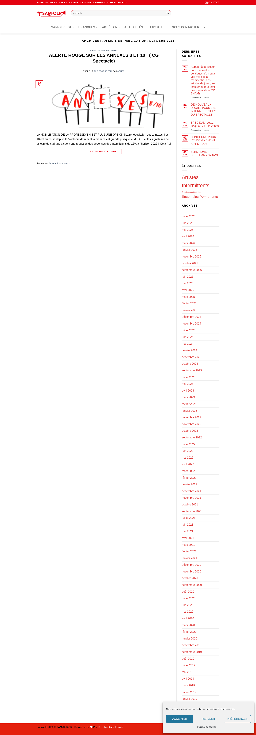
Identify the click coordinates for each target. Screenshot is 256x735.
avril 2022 (188, 464)
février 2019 (189, 692)
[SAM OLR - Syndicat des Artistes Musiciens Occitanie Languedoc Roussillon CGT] (51, 13)
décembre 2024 (191, 316)
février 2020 (189, 631)
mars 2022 (188, 471)
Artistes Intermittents (104, 50)
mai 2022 (187, 457)
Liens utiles (157, 27)
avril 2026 (188, 236)
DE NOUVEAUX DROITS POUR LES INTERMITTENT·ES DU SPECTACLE (203, 109)
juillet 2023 (188, 377)
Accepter (179, 718)
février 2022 (189, 477)
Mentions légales (113, 727)
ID (99, 727)
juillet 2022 (188, 444)
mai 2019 (187, 672)
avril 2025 (188, 290)
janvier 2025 (189, 310)
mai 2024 (187, 343)
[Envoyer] (168, 13)
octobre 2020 (190, 578)
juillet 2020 (188, 598)
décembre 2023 (191, 357)
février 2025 (189, 303)
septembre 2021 (192, 511)
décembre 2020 (191, 564)
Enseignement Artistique (192, 192)
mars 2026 (188, 243)
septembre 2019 (192, 651)
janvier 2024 (189, 350)
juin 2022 (187, 450)
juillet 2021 (188, 517)
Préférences (237, 718)
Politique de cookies (206, 727)
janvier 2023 (189, 410)
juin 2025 (187, 276)
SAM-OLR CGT (61, 27)
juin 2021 (187, 524)
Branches (86, 27)
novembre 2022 (191, 424)
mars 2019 (188, 685)
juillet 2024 (188, 330)
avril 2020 (188, 618)
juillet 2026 (188, 216)
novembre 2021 (191, 497)
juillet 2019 (188, 665)
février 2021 (189, 551)
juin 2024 (187, 336)
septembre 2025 (192, 269)
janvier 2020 (189, 638)
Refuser (208, 718)
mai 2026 (187, 229)
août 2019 (188, 658)
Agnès (121, 71)
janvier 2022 (189, 484)
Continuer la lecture (104, 151)
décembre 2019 (191, 645)
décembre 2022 (191, 417)
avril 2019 (188, 678)
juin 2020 (187, 605)
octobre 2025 (190, 263)
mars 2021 (188, 544)
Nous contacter (185, 27)
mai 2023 (187, 383)
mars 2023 (188, 397)
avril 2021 (188, 538)
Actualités (133, 27)
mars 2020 (188, 625)
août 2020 (188, 591)
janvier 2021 (189, 558)
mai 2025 (187, 283)
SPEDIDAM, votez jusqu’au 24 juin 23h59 (205, 124)
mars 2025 (188, 296)
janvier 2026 (189, 249)
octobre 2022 (190, 430)
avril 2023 (188, 390)
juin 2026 (187, 223)
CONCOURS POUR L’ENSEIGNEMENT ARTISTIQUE (203, 140)
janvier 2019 (189, 698)
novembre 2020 (191, 571)
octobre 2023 (190, 363)
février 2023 (189, 403)
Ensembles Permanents (200, 196)
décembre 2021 (191, 491)
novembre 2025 (191, 256)
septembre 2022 (192, 437)
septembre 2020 (192, 584)
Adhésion (110, 27)
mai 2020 (187, 611)
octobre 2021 (190, 504)
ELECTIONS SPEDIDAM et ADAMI (204, 153)
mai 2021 (187, 531)
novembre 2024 (191, 323)
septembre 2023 (192, 370)
